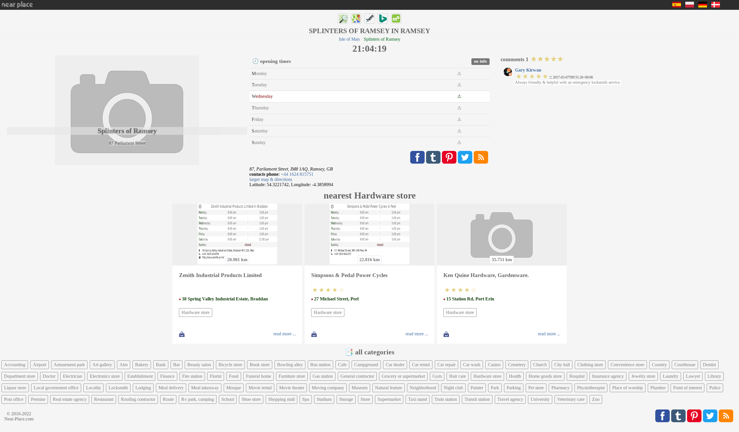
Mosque (233, 387)
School (227, 399)
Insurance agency (608, 376)
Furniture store (292, 376)
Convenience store (627, 364)
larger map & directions (270, 179)
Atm (124, 364)
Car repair (446, 364)
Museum (359, 387)
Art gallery (102, 364)
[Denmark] (715, 5)
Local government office (56, 387)
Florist (215, 376)
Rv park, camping (197, 399)
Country (659, 364)
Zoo (596, 399)
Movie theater (291, 387)
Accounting (14, 364)
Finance (167, 376)
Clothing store (590, 364)
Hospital (577, 376)
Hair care (457, 376)
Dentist (709, 364)
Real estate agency (70, 399)
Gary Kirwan (528, 70)
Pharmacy (560, 387)
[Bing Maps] (383, 18)
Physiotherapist (591, 387)
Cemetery (517, 364)
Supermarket (389, 399)
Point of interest (687, 387)
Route (168, 399)
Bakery (141, 364)
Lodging (143, 387)
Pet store (536, 387)
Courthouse (684, 364)
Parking (514, 387)
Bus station (320, 364)
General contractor (357, 376)
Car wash (471, 364)
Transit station (477, 399)
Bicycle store (230, 364)
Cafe (342, 364)
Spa (305, 399)
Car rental (421, 364)
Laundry (670, 376)
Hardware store (196, 312)
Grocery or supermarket (403, 376)
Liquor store (15, 387)
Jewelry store (643, 376)
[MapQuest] (396, 18)
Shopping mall (281, 399)
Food (233, 376)
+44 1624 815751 (297, 174)
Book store (260, 364)
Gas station (323, 376)
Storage (346, 399)
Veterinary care (571, 399)
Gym (437, 376)
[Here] (369, 18)
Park (495, 387)
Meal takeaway (205, 387)
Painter (477, 387)
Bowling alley (290, 364)
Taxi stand (417, 399)
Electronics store (105, 376)
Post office (13, 399)
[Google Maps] (356, 18)
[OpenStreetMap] (343, 18)
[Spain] (676, 5)
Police (715, 387)
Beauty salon (199, 364)
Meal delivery (171, 387)
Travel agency (510, 399)
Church (540, 364)
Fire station (192, 376)
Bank (161, 364)
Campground (366, 364)
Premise (38, 399)
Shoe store (251, 399)
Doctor (49, 376)
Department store (19, 376)
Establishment (140, 376)
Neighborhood (423, 387)
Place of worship (627, 387)
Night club (453, 387)
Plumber (658, 387)
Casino (494, 364)
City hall (562, 364)
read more (282, 333)
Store (365, 399)
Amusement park (69, 364)
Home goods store (545, 376)
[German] (702, 5)
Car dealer (395, 364)
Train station (445, 399)
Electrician (72, 376)
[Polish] (689, 5)
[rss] (481, 157)
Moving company (328, 387)
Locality (93, 387)
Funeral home (258, 376)
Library (714, 376)
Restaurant (103, 399)
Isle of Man (349, 39)
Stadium (324, 399)
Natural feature (388, 387)
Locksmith (118, 387)
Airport (39, 364)
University (540, 399)
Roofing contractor (138, 399)
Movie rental (260, 387)
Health (515, 376)
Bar (176, 364)
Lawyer (693, 376)
